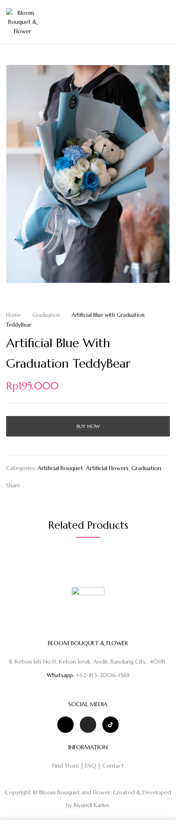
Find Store (65, 765)
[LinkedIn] (59, 485)
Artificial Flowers (107, 468)
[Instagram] (88, 724)
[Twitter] (46, 485)
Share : (14, 485)
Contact (113, 765)
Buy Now (88, 426)
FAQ (90, 765)
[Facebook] (34, 485)
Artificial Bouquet (60, 468)
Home (13, 314)
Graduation (46, 314)
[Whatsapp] (65, 724)
